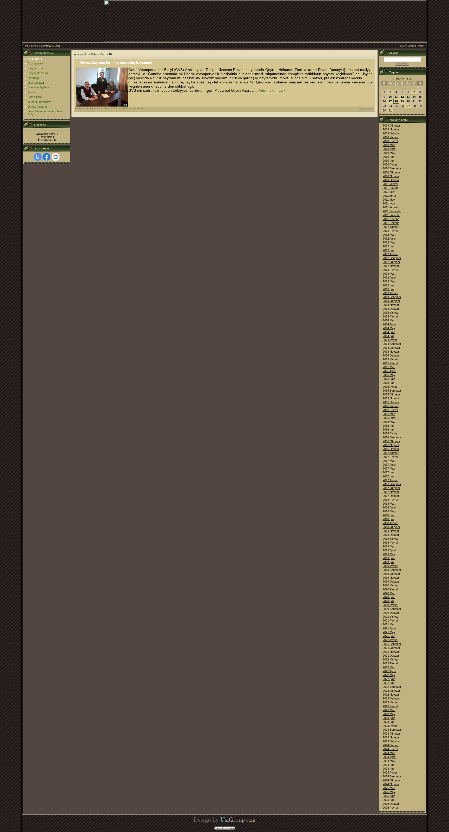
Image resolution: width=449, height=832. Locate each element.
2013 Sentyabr (392, 297)
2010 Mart (389, 145)
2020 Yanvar (391, 585)
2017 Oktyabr (391, 488)
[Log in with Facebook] (46, 157)
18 (396, 101)
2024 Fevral (390, 749)
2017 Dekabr (391, 495)
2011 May (389, 199)
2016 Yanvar (391, 406)
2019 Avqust (390, 565)
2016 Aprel (389, 417)
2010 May (389, 152)
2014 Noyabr (391, 351)
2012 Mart (389, 234)
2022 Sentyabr (392, 686)
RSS (421, 45)
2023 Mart (389, 710)
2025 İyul (388, 799)
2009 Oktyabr (391, 125)
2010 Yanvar (391, 137)
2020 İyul (388, 601)
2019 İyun (389, 558)
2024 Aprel (389, 756)
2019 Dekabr (391, 581)
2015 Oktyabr (391, 394)
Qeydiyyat (46, 45)
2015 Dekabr (391, 402)
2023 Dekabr (391, 741)
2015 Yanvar (391, 359)
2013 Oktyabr (391, 300)
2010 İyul (388, 160)
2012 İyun (389, 246)
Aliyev (107, 108)
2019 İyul (388, 562)
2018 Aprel (389, 507)
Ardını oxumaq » (272, 90)
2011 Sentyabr (392, 211)
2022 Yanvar (391, 659)
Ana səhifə (31, 45)
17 (390, 101)
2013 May (389, 281)
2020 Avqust (390, 604)
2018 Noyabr (391, 530)
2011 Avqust (390, 207)
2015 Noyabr (391, 398)
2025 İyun (389, 795)
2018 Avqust (390, 523)
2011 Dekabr (391, 222)
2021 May (389, 632)
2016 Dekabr (391, 449)
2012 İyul (388, 250)
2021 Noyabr (391, 651)
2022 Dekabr (391, 698)
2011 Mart (389, 191)
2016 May (389, 421)
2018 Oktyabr (391, 527)
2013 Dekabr (391, 308)
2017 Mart (389, 460)
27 (408, 106)
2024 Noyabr (391, 784)
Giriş (57, 45)
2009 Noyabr (391, 129)
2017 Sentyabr (392, 484)
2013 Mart (389, 273)
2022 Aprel (389, 671)
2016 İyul (388, 429)
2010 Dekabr (391, 180)
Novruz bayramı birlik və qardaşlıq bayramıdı (116, 62)
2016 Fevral (390, 410)
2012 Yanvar (391, 226)
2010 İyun (389, 156)
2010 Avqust (390, 164)
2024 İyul (388, 768)
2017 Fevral (390, 456)
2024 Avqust (390, 772)
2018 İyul (388, 519)
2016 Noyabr (391, 445)
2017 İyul (388, 476)
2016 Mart (389, 413)
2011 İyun (389, 203)
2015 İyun (389, 378)
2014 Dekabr (391, 355)
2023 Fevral (390, 706)
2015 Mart (389, 367)
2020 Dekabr (391, 612)
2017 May (389, 468)
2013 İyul (388, 289)
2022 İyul (388, 682)
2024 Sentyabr (392, 776)
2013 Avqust (390, 293)
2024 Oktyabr (391, 780)
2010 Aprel (389, 148)
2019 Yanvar (391, 538)
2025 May (389, 792)
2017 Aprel (389, 464)
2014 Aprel (389, 324)
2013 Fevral (390, 269)
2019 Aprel (389, 550)
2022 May (389, 675)
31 (390, 110)
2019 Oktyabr (391, 573)
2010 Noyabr (391, 176)
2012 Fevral (390, 230)
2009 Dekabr (391, 133)
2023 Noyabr (391, 737)
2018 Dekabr (391, 534)
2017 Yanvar (391, 452)
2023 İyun (389, 717)
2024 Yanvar (391, 745)
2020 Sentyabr (392, 608)
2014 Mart (389, 320)
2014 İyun (389, 332)
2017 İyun (389, 472)
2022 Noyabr (391, 694)
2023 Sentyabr (392, 729)
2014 (93, 54)
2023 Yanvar (391, 702)
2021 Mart (389, 624)
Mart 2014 (402, 79)
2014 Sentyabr (392, 343)
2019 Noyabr (391, 577)
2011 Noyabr (391, 219)
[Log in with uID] (38, 157)
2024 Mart (389, 753)
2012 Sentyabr (392, 258)
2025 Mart (389, 788)
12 (402, 96)
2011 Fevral (390, 187)
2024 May (389, 760)
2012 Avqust (390, 254)
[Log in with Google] (55, 157)
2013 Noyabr (391, 304)
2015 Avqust (390, 386)
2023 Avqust (390, 725)
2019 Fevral (390, 542)
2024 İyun (389, 764)
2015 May (389, 375)
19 (402, 101)
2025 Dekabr (391, 803)
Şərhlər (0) (138, 108)
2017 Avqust (390, 480)
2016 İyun (389, 425)
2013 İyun (389, 285)
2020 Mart (389, 593)
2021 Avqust (390, 640)
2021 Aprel (389, 628)
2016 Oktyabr (391, 441)
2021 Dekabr (391, 655)
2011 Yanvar (390, 184)
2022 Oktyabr (391, 690)
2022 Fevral (390, 663)
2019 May (389, 554)
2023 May (389, 714)
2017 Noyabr (391, 491)
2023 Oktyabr (391, 733)
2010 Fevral (390, 141)
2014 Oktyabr (391, 347)
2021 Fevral (390, 620)
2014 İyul (388, 336)
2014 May (389, 328)
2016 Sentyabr (392, 437)
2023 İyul (388, 721)
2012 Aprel (389, 238)
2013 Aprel (389, 277)
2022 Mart (389, 667)
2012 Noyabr (391, 265)
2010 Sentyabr (392, 168)
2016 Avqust (390, 433)
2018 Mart (389, 503)
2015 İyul (388, 382)
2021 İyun (389, 636)
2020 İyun (389, 597)
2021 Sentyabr (392, 643)
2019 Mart (389, 546)
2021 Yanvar (391, 616)
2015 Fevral (390, 363)
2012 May (389, 242)
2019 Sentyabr (392, 569)
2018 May (389, 511)
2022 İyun (389, 679)
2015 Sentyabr (392, 390)
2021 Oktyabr (391, 647)
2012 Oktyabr (391, 261)
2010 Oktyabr (391, 172)
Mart (102, 54)
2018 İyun (389, 515)
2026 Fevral (390, 807)
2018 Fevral (390, 499)
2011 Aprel (389, 195)
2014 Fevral (390, 316)
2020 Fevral (390, 589)
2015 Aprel (389, 371)
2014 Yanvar (391, 312)
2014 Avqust (390, 339)
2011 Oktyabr (391, 215)
